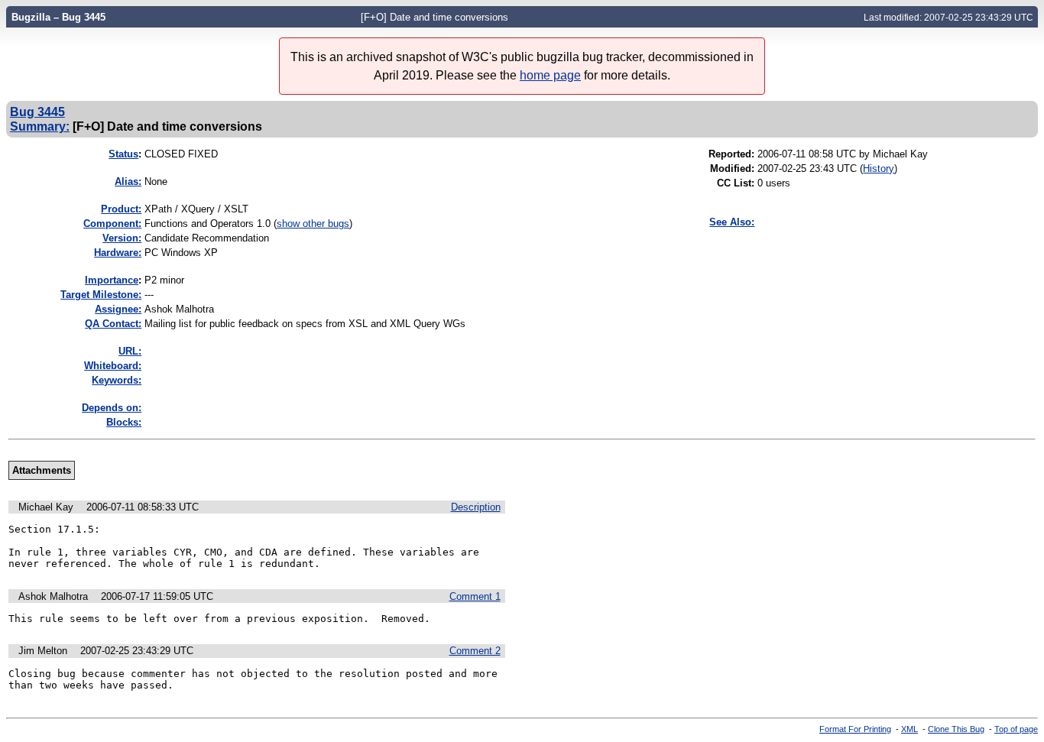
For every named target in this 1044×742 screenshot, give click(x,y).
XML (909, 729)
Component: (112, 223)
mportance (111, 280)
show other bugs (313, 223)
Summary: (40, 126)
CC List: (735, 183)
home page (550, 75)
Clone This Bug (956, 729)
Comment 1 (475, 596)
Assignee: (118, 309)
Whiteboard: (112, 365)
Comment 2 (475, 650)
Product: (121, 209)
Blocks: (123, 422)
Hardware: (117, 252)
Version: (121, 238)
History (878, 168)
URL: (129, 351)
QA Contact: (113, 323)
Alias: (128, 181)
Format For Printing (855, 729)
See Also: (731, 222)
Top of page (1016, 729)
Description (476, 507)
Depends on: (111, 407)
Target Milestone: (100, 294)
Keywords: (116, 380)
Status (123, 154)
